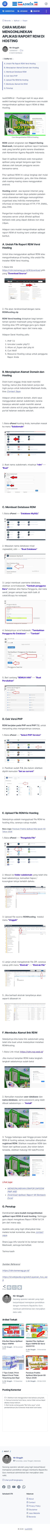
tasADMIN (28, 1529)
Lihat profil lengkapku (13, 1480)
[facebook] (9, 1287)
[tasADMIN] (25, 4)
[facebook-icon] (3, 1487)
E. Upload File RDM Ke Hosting (16, 80)
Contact (31, 1502)
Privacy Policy (34, 1506)
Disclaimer (32, 1509)
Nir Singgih (18, 1458)
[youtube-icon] (13, 1487)
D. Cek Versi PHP (10, 76)
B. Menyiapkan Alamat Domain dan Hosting (21, 67)
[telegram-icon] (18, 1487)
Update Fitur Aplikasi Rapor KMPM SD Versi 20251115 (35, 1343)
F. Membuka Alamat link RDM (16, 84)
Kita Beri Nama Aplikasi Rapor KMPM (12, 1342)
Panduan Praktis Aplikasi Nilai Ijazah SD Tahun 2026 (36, 1375)
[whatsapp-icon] (23, 1487)
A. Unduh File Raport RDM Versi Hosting (20, 63)
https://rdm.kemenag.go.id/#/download (21, 270)
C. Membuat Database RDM (15, 72)
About (31, 1499)
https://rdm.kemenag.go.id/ (15, 1270)
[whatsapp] (14, 1287)
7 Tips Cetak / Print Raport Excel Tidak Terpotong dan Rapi (10, 1375)
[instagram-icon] (8, 1487)
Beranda (32, 1517)
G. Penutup (8, 88)
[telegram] (19, 1287)
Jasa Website (34, 1513)
